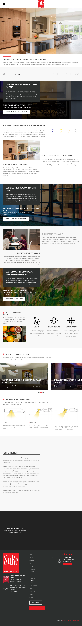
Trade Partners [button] (33, 585)
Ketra (32, 580)
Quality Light (75, 74)
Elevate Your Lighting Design (14, 299)
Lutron (32, 572)
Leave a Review (36, 608)
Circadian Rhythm (64, 74)
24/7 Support (32, 591)
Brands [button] (31, 566)
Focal (32, 583)
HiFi (30, 564)
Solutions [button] (31, 561)
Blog (30, 589)
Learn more (68, 564)
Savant (32, 574)
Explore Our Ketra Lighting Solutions (17, 112)
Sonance (33, 578)
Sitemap (69, 620)
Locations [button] (31, 594)
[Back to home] (41, 4)
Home (31, 555)
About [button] (31, 558)
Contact (31, 597)
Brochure (35, 602)
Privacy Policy (76, 620)
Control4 (33, 570)
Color (54, 74)
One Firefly (64, 620)
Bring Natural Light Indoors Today (16, 219)
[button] (4, 4)
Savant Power (34, 576)
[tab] (38, 392)
